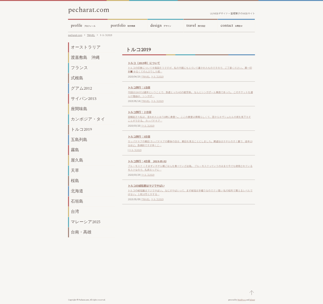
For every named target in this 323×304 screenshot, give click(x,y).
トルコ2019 (157, 76)
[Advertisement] (188, 240)
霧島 (75, 150)
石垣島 (77, 201)
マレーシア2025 (85, 222)
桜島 (75, 181)
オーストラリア (86, 47)
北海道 (77, 191)
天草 (75, 170)
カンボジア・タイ (88, 119)
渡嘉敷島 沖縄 (85, 58)
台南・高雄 (81, 232)
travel (195, 26)
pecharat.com (88, 10)
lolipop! (252, 300)
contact (231, 26)
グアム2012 (81, 88)
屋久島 (77, 160)
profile (83, 26)
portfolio (123, 26)
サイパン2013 (83, 99)
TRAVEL (146, 76)
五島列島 (79, 140)
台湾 (75, 212)
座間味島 (79, 109)
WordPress (241, 300)
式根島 (77, 78)
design (160, 26)
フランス (79, 68)
